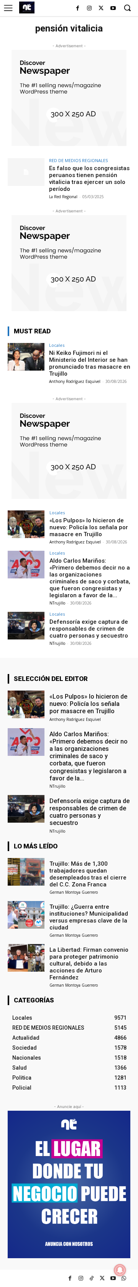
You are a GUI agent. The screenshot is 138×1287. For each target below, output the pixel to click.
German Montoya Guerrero (73, 892)
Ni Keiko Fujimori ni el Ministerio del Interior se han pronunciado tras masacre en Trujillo (89, 363)
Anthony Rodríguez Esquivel (74, 381)
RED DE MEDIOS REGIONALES (78, 160)
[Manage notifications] (120, 1270)
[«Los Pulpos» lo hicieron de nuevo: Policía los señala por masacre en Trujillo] (26, 524)
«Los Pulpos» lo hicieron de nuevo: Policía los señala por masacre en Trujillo (88, 527)
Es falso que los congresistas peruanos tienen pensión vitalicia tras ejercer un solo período (89, 178)
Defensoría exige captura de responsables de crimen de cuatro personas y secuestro (88, 628)
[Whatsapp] (123, 1278)
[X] (101, 9)
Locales (56, 345)
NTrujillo (57, 603)
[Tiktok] (91, 1278)
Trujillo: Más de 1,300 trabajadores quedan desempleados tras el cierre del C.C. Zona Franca (88, 874)
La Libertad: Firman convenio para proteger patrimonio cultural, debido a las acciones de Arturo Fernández (88, 963)
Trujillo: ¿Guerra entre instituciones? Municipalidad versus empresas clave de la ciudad (88, 917)
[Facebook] (78, 9)
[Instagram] (89, 9)
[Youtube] (113, 9)
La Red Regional (63, 196)
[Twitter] (102, 1278)
